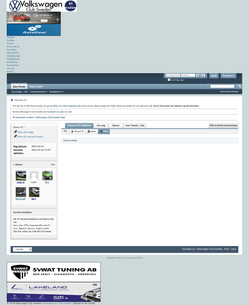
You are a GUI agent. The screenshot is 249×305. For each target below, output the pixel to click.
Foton (105, 131)
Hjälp (214, 75)
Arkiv (227, 249)
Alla (65, 131)
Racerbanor (13, 65)
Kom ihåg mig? (177, 80)
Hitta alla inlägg (25, 132)
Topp (233, 249)
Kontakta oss (188, 249)
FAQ (26, 92)
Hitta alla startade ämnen (30, 136)
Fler (53, 164)
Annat (10, 71)
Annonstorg (13, 46)
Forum (10, 43)
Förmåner (12, 49)
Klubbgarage (13, 56)
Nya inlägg (17, 92)
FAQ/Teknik (13, 53)
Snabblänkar (55, 92)
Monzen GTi (78, 131)
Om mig (101, 125)
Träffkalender (13, 59)
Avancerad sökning (229, 91)
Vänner (116, 125)
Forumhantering (37, 92)
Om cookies (65, 303)
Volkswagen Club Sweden (210, 249)
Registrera (228, 75)
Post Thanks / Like (135, 125)
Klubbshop (12, 62)
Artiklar (11, 40)
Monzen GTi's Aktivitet (79, 125)
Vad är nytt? (36, 86)
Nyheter (11, 37)
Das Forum (19, 86)
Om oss (10, 68)
